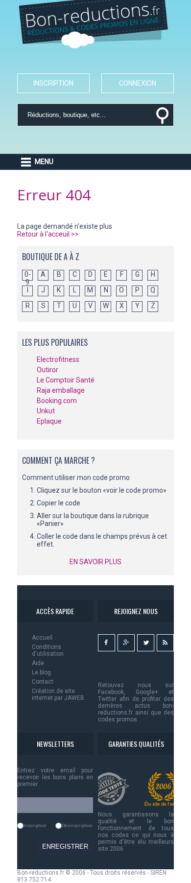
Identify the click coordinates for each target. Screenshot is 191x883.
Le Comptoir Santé (66, 380)
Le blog (41, 672)
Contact (42, 681)
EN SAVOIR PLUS (95, 562)
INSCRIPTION (53, 83)
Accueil (42, 637)
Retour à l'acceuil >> (48, 234)
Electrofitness (58, 359)
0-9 (27, 275)
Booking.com (57, 401)
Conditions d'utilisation (48, 650)
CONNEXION (137, 83)
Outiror (47, 370)
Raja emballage (61, 390)
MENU (44, 162)
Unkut (46, 411)
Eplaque (49, 421)
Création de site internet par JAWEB (58, 694)
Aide (38, 663)
